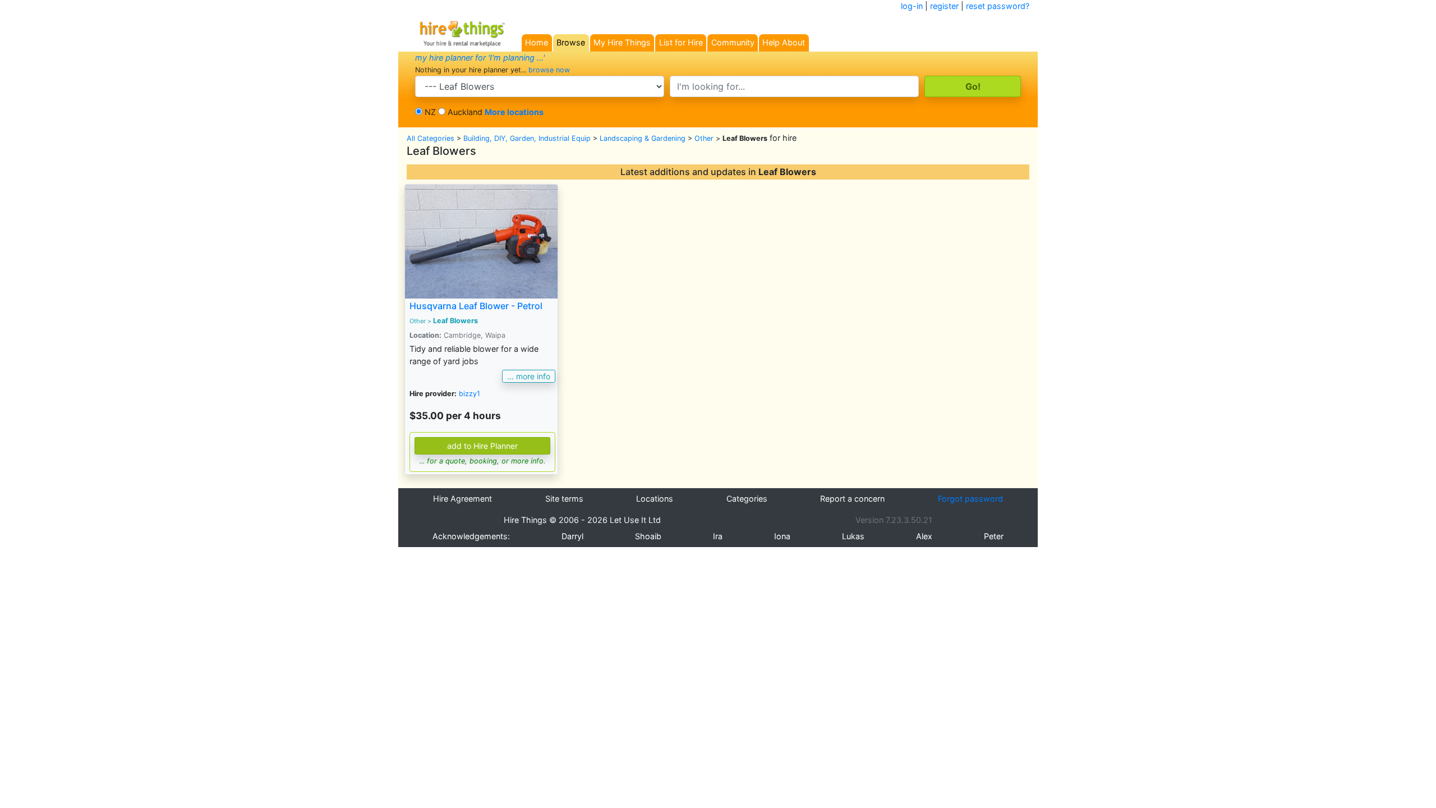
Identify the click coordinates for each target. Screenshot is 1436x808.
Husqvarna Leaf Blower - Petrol (475, 305)
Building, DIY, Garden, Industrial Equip (527, 138)
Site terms (564, 498)
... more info (528, 376)
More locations (514, 112)
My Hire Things (622, 42)
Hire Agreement (462, 498)
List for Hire (681, 42)
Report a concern (852, 498)
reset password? (997, 6)
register (944, 6)
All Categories (430, 138)
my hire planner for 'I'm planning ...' (480, 57)
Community (732, 42)
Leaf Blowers (455, 320)
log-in (912, 6)
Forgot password (970, 498)
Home (536, 42)
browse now (549, 70)
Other (704, 138)
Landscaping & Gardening (642, 138)
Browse (570, 42)
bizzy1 (469, 393)
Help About (783, 42)
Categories (746, 498)
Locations (654, 498)
